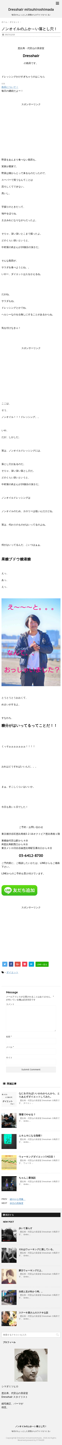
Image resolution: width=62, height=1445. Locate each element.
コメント (10, 1004)
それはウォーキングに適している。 (37, 1249)
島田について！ (10, 87)
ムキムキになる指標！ (31, 1135)
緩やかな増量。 (18, 1199)
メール (10, 1047)
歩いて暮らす (25, 1228)
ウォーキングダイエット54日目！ (37, 1156)
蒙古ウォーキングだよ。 (31, 1270)
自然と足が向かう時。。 (31, 1291)
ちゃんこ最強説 (27, 1177)
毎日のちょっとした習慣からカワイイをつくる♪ (31, 1431)
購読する (9, 1214)
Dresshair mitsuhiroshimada (31, 9)
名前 (9, 1036)
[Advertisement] (31, 130)
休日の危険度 (16, 1203)
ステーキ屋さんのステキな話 (33, 1312)
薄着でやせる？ (27, 1114)
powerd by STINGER (35, 1440)
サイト (9, 1057)
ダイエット (12, 972)
